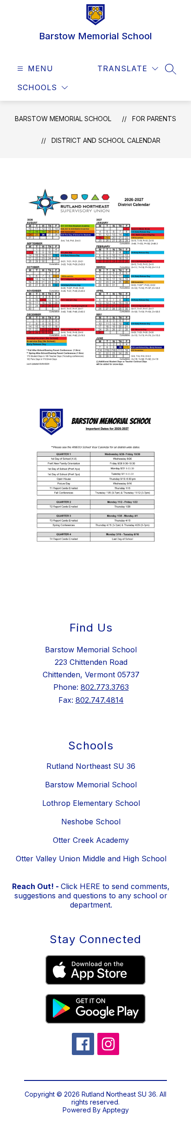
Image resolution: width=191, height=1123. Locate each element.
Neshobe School (91, 821)
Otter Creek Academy (91, 840)
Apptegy (115, 1110)
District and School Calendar (105, 140)
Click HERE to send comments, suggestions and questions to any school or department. (91, 895)
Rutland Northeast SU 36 (90, 766)
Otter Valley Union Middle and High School (91, 858)
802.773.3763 (105, 687)
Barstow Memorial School (63, 119)
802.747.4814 (100, 700)
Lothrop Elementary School (91, 803)
